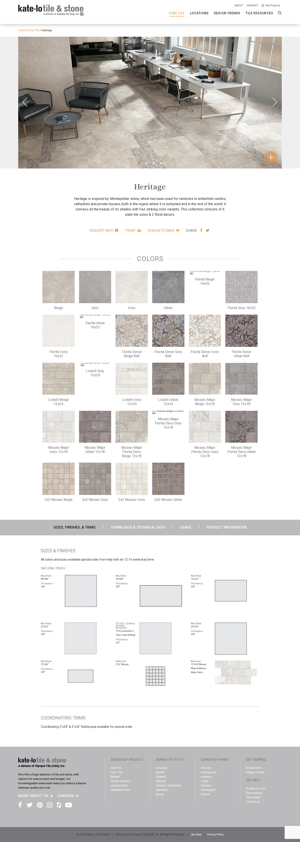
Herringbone (209, 772)
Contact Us (253, 801)
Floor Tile (116, 772)
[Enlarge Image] (150, 102)
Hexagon (206, 776)
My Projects (273, 5)
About (238, 5)
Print (130, 230)
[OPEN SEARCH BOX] (279, 12)
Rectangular (208, 789)
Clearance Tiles (120, 789)
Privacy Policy (215, 834)
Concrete (161, 768)
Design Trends (227, 13)
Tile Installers (254, 793)
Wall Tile (116, 768)
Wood (160, 794)
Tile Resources (259, 13)
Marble (160, 772)
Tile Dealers (253, 797)
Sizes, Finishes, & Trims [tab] (75, 527)
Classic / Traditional (168, 785)
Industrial (161, 789)
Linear (204, 781)
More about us (33, 796)
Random (206, 785)
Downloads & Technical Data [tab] (138, 527)
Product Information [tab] (227, 527)
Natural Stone (119, 785)
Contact (252, 5)
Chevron (206, 768)
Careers (65, 796)
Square (205, 794)
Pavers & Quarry (120, 781)
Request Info (101, 230)
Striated (161, 776)
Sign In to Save (161, 230)
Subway (161, 781)
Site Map (196, 834)
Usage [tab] (185, 527)
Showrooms (253, 768)
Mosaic (115, 776)
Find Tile (177, 13)
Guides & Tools (255, 788)
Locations (199, 13)
